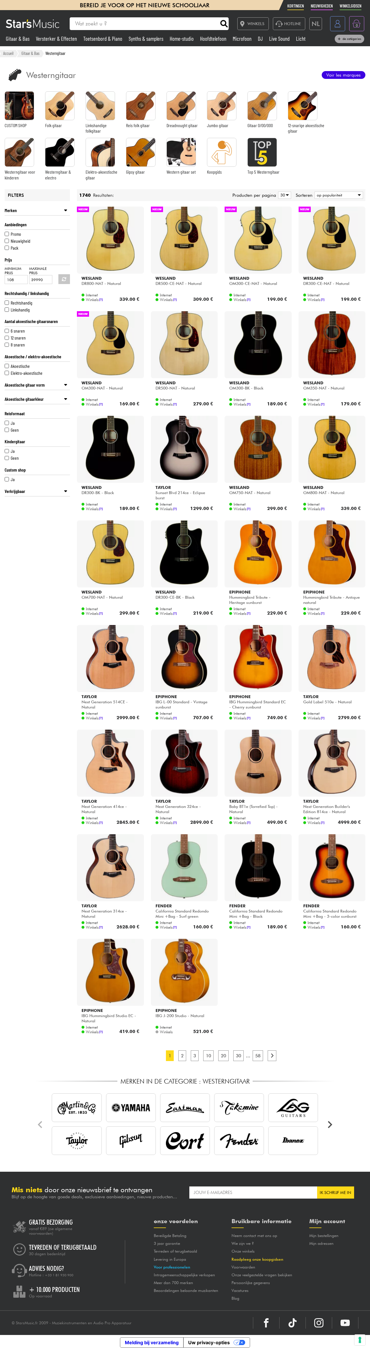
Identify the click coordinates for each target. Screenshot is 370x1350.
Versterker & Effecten (57, 38)
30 (238, 1055)
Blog (235, 1298)
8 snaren (18, 344)
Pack (14, 248)
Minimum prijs (13, 270)
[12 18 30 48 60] (283, 195)
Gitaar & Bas (18, 38)
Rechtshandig (21, 302)
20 (223, 1055)
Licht (301, 38)
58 (257, 1055)
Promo (16, 234)
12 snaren (18, 337)
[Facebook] (266, 1323)
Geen (15, 430)
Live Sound (280, 38)
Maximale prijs (38, 270)
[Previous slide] (40, 1124)
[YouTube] (345, 1323)
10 (208, 1055)
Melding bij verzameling (152, 1342)
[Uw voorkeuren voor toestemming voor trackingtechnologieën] (359, 1339)
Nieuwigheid (20, 241)
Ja (13, 423)
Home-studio (182, 38)
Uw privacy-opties (209, 1342)
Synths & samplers (146, 38)
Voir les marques (343, 75)
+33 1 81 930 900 (59, 1275)
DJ (261, 38)
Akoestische (20, 366)
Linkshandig (20, 309)
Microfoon (243, 38)
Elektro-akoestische (26, 373)
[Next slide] (329, 1124)
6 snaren (18, 330)
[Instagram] (319, 1323)
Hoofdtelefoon (213, 38)
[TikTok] (293, 1323)
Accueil (8, 53)
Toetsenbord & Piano (103, 38)
